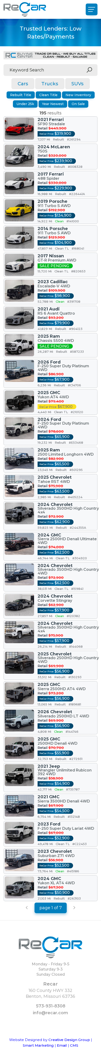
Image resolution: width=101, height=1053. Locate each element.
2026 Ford (49, 362)
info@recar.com (50, 1012)
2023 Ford (49, 824)
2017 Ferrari (51, 174)
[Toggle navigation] (91, 9)
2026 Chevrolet (55, 711)
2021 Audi (49, 309)
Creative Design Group (69, 1039)
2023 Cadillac (53, 281)
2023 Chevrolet (55, 851)
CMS (74, 1045)
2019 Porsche (52, 201)
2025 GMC (49, 392)
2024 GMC (49, 535)
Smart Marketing (38, 1045)
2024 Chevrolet (55, 504)
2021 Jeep (49, 766)
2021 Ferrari (51, 119)
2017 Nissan (51, 255)
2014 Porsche (53, 228)
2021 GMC (48, 796)
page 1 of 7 (50, 907)
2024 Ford (49, 419)
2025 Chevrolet (55, 477)
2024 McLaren (54, 146)
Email (62, 1045)
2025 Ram (49, 336)
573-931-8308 (50, 1006)
